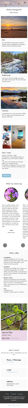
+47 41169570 (10, 362)
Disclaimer (13, 394)
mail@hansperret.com (12, 372)
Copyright (20, 394)
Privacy (7, 394)
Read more (6, 175)
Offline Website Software (14, 405)
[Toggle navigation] (25, 2)
